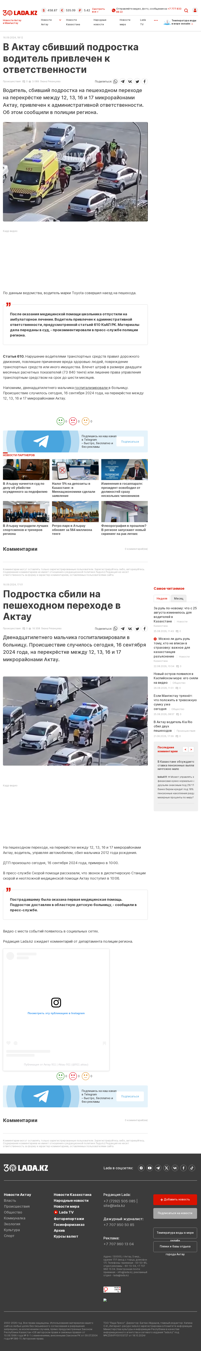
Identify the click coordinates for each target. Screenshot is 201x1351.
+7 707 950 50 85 (118, 1225)
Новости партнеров (19, 455)
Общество (13, 1212)
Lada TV (66, 1212)
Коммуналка (14, 1218)
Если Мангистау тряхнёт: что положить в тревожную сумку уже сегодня (175, 702)
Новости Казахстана (72, 1195)
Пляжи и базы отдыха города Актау (175, 1248)
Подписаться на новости (175, 1213)
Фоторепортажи (69, 1219)
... (156, 19)
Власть (10, 1200)
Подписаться (130, 441)
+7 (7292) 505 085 (119, 1201)
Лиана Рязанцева (50, 81)
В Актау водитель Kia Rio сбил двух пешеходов (174, 726)
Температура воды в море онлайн (175, 1234)
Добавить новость (176, 1199)
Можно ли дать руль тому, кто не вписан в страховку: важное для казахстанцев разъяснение (172, 649)
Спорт (9, 1236)
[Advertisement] (75, 262)
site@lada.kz (114, 1206)
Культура (12, 1230)
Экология (12, 1224)
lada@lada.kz (121, 1275)
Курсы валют (66, 1236)
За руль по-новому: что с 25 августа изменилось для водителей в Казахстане (175, 617)
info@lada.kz (125, 1272)
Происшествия (12, 81)
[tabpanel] (176, 672)
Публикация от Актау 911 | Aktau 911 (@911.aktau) (56, 1064)
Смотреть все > (98, 10)
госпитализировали (92, 388)
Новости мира (66, 1206)
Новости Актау (46, 22)
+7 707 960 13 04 (118, 1244)
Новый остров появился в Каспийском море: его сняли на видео (176, 678)
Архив (59, 1230)
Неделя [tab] (162, 598)
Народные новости (71, 1200)
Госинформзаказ (69, 1225)
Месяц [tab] (178, 598)
